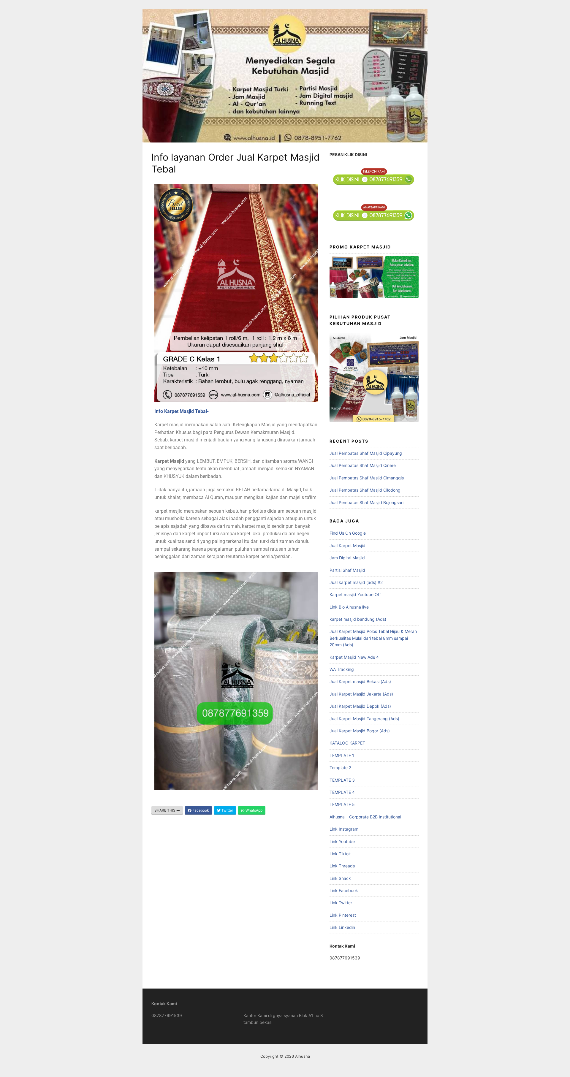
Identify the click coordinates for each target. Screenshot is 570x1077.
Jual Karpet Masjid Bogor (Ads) (360, 730)
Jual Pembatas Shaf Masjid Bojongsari (366, 502)
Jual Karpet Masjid (347, 545)
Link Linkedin (342, 927)
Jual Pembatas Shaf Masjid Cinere (363, 465)
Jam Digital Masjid (347, 557)
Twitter (227, 810)
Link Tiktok (340, 853)
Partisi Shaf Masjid (347, 570)
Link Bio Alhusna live (349, 606)
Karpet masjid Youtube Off (355, 594)
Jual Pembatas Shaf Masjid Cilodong (365, 489)
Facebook (200, 810)
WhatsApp (253, 810)
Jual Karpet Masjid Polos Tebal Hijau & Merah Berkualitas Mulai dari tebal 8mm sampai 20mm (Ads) (373, 638)
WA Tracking (342, 669)
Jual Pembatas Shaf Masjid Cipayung (366, 453)
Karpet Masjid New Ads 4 (354, 657)
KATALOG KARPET (347, 742)
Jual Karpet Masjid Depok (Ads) (360, 706)
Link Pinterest (343, 915)
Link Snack (340, 878)
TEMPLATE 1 (342, 755)
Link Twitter (341, 902)
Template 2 (340, 767)
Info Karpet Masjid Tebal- (181, 411)
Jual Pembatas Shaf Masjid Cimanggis (367, 477)
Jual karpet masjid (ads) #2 (356, 582)
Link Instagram (344, 828)
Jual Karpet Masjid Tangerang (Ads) (364, 718)
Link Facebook (344, 890)
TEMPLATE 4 (342, 792)
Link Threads (342, 865)
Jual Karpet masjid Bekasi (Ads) (360, 681)
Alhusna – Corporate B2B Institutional (365, 816)
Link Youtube (342, 841)
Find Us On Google (348, 533)
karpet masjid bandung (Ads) (358, 619)
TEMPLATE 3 (342, 780)
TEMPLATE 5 (342, 804)
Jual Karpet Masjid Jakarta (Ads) (361, 693)
